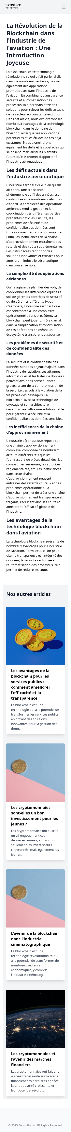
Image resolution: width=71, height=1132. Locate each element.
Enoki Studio (27, 1125)
